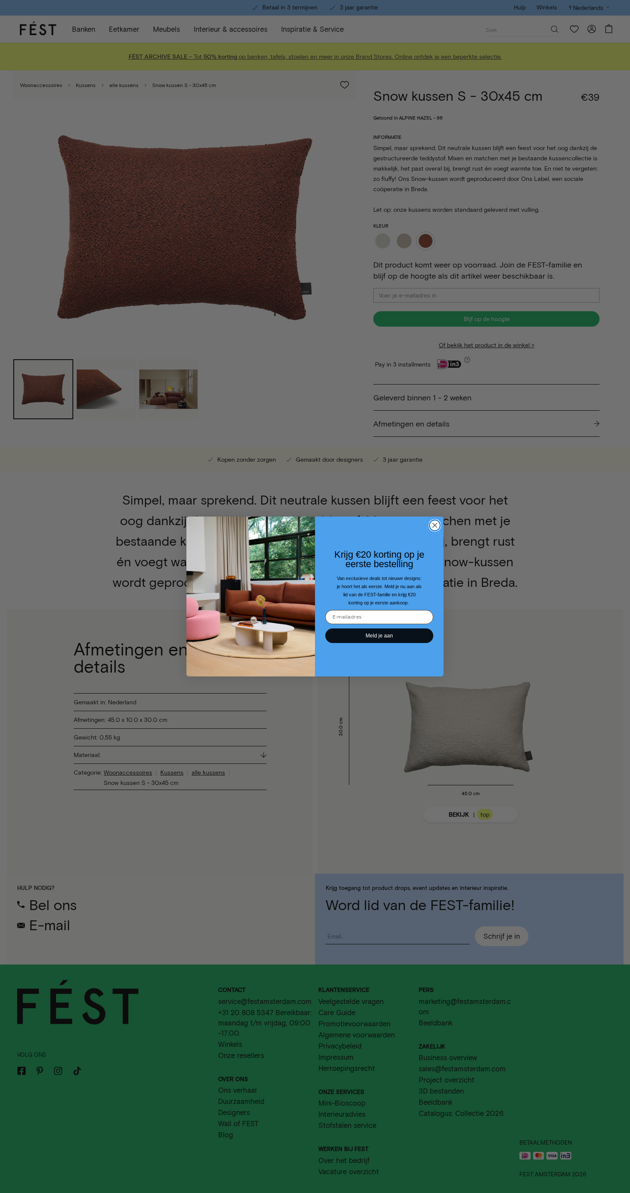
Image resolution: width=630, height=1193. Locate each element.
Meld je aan (379, 636)
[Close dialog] (434, 525)
